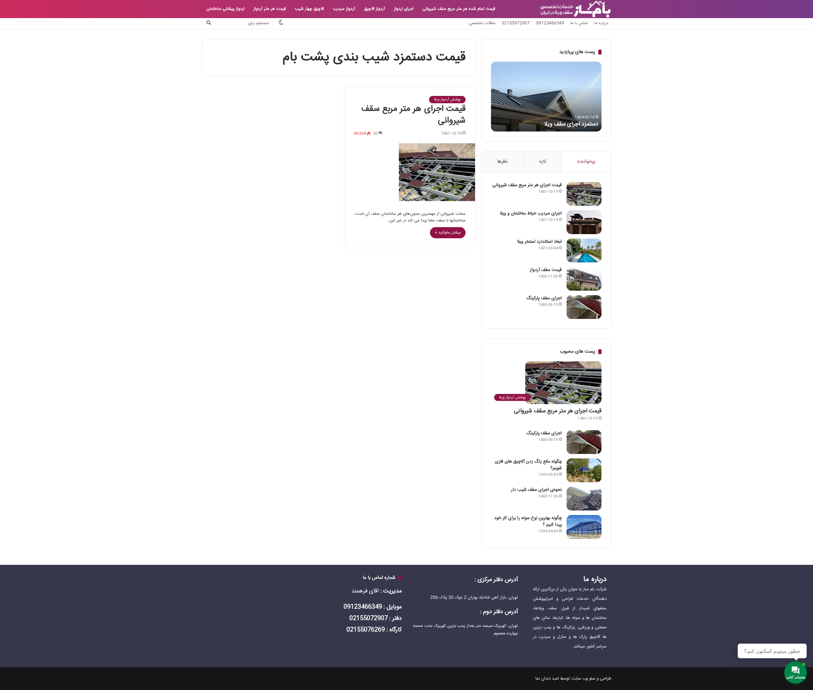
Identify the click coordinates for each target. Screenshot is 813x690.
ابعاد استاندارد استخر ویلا (539, 242)
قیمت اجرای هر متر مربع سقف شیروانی (413, 115)
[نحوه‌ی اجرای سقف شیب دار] (584, 499)
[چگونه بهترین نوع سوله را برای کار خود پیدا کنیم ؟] (584, 527)
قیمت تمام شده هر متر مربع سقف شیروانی (458, 8)
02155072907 (516, 23)
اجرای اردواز (403, 8)
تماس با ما (579, 23)
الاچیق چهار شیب (309, 8)
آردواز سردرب (344, 8)
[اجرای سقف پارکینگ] (584, 307)
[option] (546, 97)
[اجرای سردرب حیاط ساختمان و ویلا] (584, 222)
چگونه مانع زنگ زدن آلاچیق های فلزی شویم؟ (528, 465)
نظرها (502, 162)
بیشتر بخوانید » (448, 232)
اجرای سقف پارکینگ (544, 298)
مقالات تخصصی (482, 23)
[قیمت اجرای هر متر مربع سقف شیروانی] (409, 172)
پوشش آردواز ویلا (447, 99)
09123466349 (550, 23)
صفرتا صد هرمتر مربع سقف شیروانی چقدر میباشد (551, 120)
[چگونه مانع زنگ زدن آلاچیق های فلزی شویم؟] (584, 470)
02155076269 (365, 630)
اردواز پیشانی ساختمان (225, 8)
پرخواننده (586, 162)
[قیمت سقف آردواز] (584, 279)
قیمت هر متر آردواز (269, 8)
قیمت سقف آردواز (546, 270)
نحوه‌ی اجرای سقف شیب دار (536, 490)
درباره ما (601, 23)
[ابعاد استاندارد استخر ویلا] (584, 250)
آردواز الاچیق (374, 8)
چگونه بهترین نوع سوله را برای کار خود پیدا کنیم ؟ (528, 521)
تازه (542, 162)
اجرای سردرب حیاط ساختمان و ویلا (531, 213)
